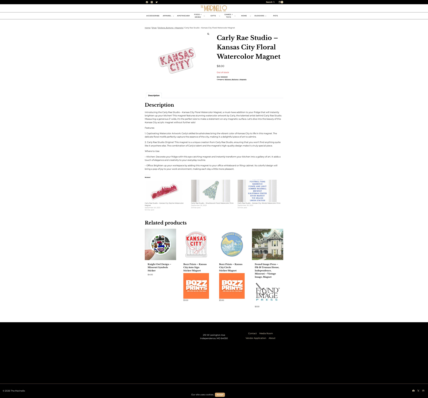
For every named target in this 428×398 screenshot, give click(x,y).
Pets (275, 16)
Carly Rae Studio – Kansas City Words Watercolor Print (259, 203)
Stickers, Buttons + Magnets (235, 79)
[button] (208, 34)
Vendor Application (256, 338)
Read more (153, 281)
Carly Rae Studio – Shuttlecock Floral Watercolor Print (212, 203)
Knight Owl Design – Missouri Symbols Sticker (159, 267)
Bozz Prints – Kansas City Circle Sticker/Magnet (230, 267)
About (272, 338)
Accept (220, 395)
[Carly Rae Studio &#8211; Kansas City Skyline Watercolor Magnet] (167, 191)
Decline (232, 394)
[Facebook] (147, 2)
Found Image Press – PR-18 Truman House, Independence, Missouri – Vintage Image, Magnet (267, 270)
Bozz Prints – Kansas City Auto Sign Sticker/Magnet (195, 267)
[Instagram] (152, 2)
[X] (418, 391)
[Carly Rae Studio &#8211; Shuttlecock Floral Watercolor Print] (213, 191)
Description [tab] (154, 95)
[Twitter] (156, 2)
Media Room (266, 333)
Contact (252, 333)
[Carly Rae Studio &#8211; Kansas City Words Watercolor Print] (260, 191)
